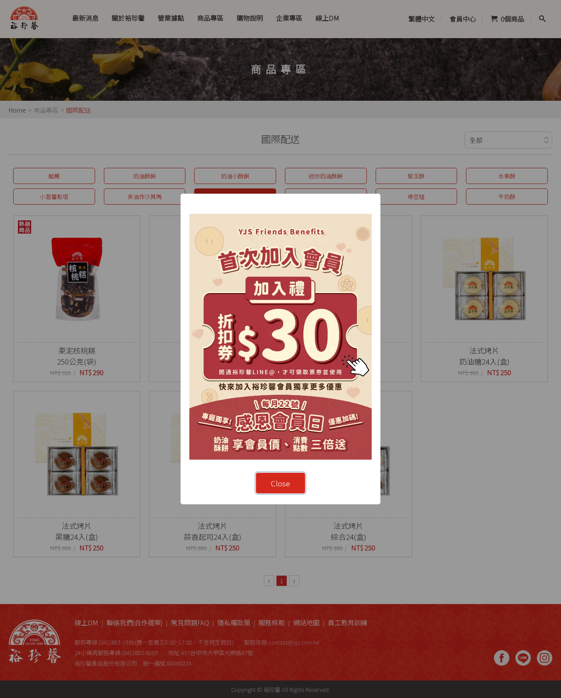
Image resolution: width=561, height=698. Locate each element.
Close (280, 483)
